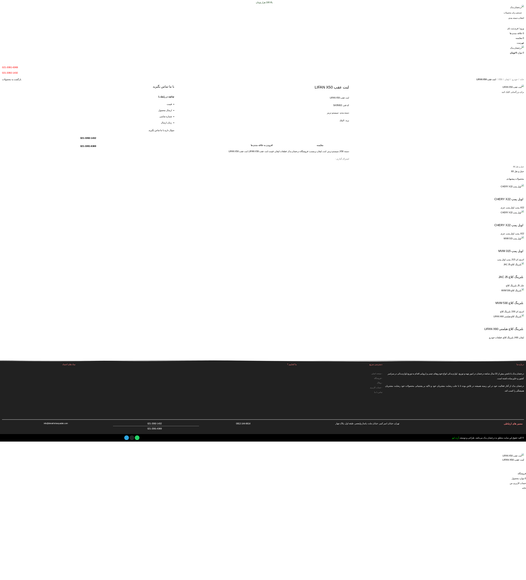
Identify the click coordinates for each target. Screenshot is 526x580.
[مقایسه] (520, 467)
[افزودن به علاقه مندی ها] (513, 467)
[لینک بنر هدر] (263, 290)
